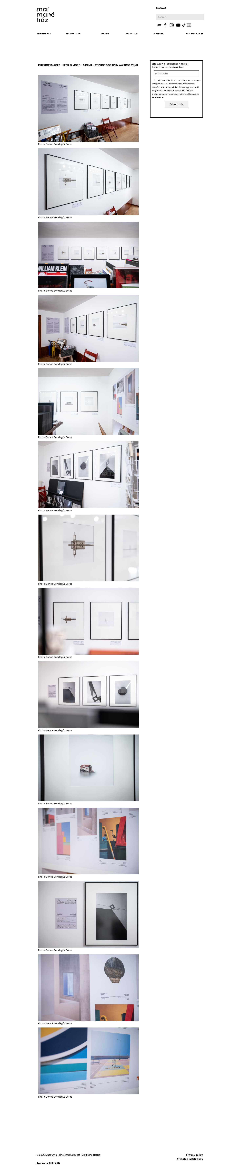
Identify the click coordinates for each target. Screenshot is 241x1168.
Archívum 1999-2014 (48, 1163)
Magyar (161, 8)
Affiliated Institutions (190, 1159)
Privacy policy (194, 1155)
